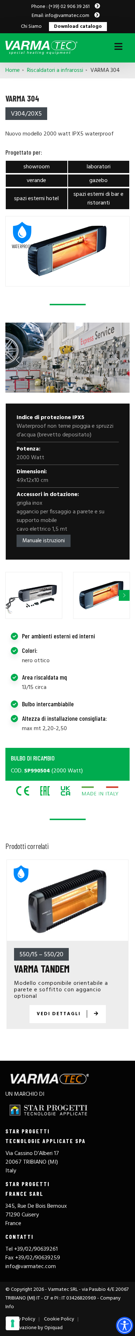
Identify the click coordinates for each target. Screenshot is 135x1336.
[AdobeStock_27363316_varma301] (67, 358)
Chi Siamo (31, 26)
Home (12, 70)
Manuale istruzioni (43, 540)
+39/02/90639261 (36, 1249)
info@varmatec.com (30, 1266)
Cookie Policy (59, 1319)
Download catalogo (78, 26)
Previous (18, 359)
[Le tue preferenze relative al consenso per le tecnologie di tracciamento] (12, 1323)
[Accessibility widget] (124, 1325)
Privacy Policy (20, 1319)
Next (117, 359)
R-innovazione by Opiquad (34, 1328)
